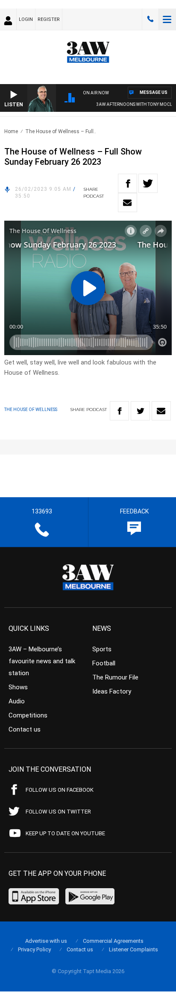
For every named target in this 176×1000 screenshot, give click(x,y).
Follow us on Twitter (58, 811)
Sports (101, 649)
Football (103, 663)
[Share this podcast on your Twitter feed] (148, 183)
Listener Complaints (133, 949)
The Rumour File (115, 677)
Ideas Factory (111, 691)
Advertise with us (46, 941)
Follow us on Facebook (60, 790)
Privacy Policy (34, 949)
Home (11, 131)
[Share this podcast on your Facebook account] (127, 183)
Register (49, 19)
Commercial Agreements (113, 941)
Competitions (28, 715)
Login (26, 19)
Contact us (25, 729)
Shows (18, 687)
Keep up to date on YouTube (65, 833)
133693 (150, 19)
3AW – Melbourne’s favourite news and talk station (42, 661)
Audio (17, 701)
